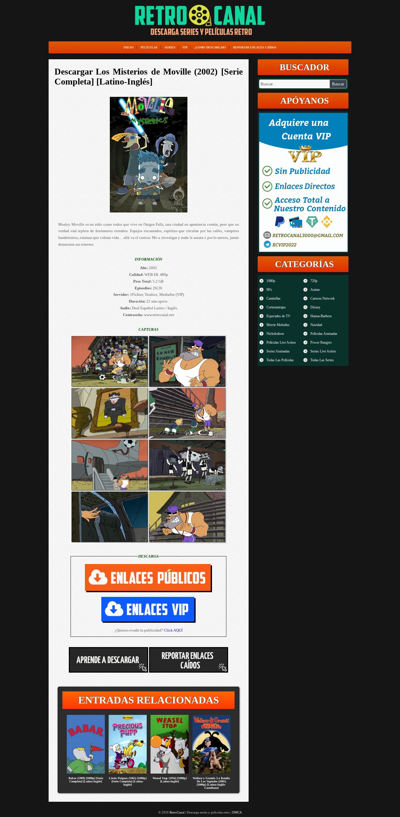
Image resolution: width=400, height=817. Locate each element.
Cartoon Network (322, 298)
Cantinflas (273, 298)
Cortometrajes (276, 307)
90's (269, 290)
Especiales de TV (278, 316)
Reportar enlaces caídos (254, 47)
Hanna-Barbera (320, 316)
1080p (270, 281)
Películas (149, 47)
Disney (315, 307)
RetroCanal (177, 812)
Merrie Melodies (278, 325)
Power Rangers (321, 342)
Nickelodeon (275, 334)
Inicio (129, 47)
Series (170, 47)
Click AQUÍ (173, 630)
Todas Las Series (322, 360)
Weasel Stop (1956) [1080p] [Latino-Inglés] (170, 780)
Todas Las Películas (280, 360)
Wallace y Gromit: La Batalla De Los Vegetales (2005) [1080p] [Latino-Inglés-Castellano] (211, 783)
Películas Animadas (323, 334)
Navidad (316, 325)
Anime (315, 290)
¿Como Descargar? (210, 47)
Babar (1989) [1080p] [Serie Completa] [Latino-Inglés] (86, 780)
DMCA (237, 812)
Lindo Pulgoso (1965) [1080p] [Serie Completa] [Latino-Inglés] (127, 781)
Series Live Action (323, 351)
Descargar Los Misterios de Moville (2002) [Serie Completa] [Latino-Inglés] (148, 76)
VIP (184, 47)
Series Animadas (278, 351)
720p (313, 281)
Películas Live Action (281, 342)
